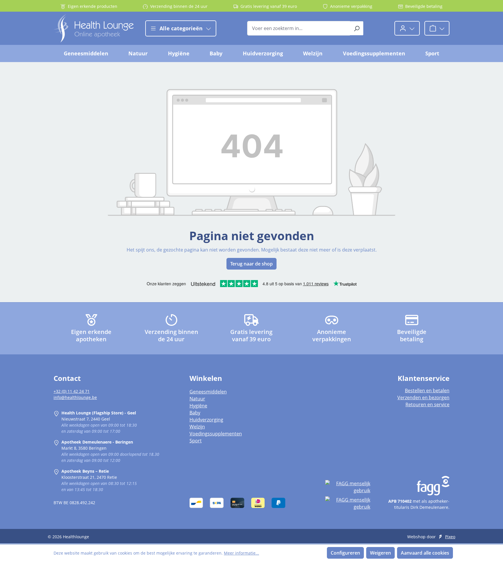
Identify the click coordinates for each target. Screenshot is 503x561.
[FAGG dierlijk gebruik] (347, 503)
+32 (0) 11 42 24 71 (72, 391)
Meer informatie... (241, 553)
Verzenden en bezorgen (423, 397)
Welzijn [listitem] (197, 426)
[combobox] (298, 28)
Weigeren (380, 553)
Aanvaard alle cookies (425, 553)
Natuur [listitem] (197, 398)
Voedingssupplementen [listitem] (215, 433)
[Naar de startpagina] (94, 28)
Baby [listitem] (194, 412)
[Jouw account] (407, 28)
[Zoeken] (357, 28)
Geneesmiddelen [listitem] (208, 391)
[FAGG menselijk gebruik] (347, 487)
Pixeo (450, 536)
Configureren (345, 553)
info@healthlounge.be (75, 397)
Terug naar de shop (251, 264)
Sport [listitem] (195, 440)
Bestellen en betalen (427, 390)
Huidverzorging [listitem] (206, 419)
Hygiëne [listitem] (198, 405)
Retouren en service (427, 404)
